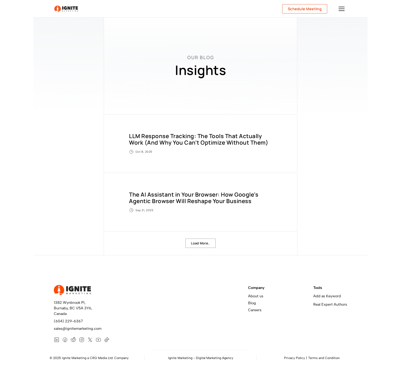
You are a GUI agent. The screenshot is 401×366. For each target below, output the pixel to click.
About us (255, 296)
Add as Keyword (327, 296)
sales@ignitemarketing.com (77, 328)
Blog (252, 303)
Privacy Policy (294, 358)
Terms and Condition (324, 358)
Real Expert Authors (330, 304)
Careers (255, 310)
